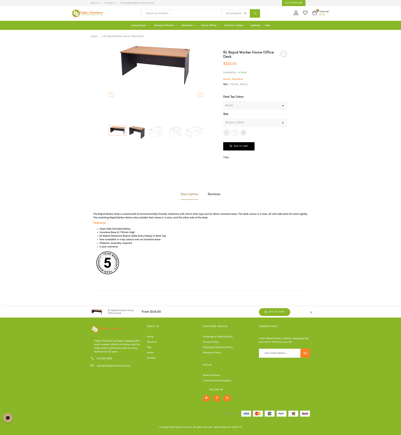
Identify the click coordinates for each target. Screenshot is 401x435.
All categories (234, 13)
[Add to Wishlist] (284, 54)
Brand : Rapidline (233, 79)
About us (152, 342)
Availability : (230, 72)
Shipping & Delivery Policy (218, 347)
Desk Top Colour (233, 96)
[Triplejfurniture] (106, 329)
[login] (296, 14)
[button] (320, 13)
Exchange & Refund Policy (218, 337)
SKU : (226, 84)
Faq (149, 347)
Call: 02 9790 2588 (293, 3)
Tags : (226, 157)
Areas (150, 352)
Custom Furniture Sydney (217, 380)
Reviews (214, 194)
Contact (151, 358)
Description (189, 194)
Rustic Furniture (211, 375)
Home (94, 36)
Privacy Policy (211, 342)
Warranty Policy (212, 352)
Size (225, 114)
